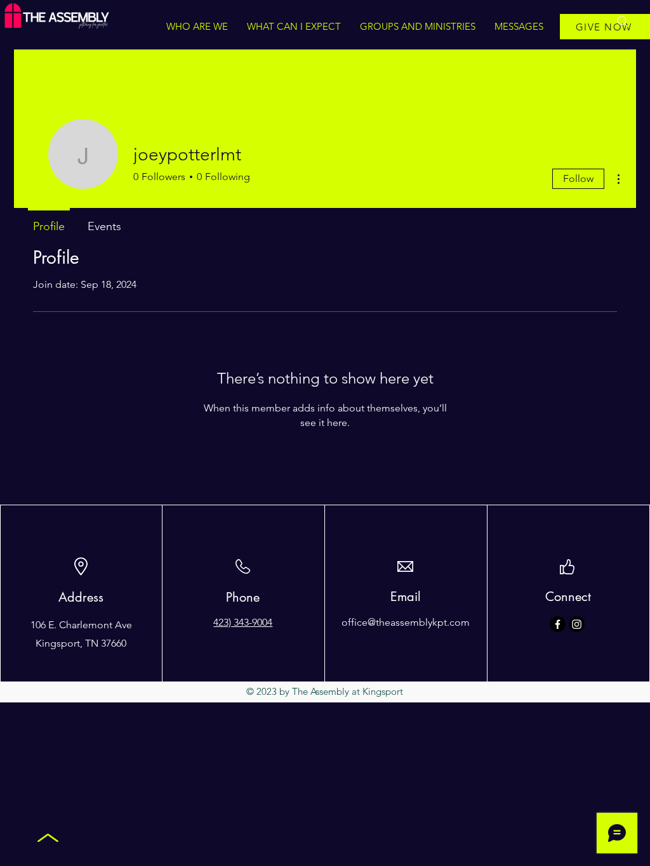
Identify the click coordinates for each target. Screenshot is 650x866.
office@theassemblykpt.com (406, 622)
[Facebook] (558, 624)
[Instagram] (577, 624)
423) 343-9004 (242, 622)
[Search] (622, 21)
